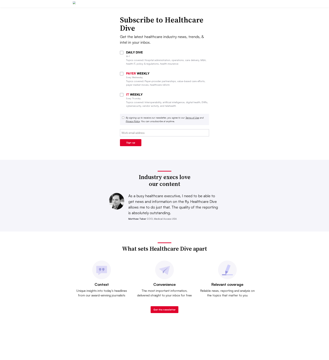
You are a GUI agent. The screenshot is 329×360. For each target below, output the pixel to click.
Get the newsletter (164, 309)
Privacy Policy (133, 121)
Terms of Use (192, 117)
